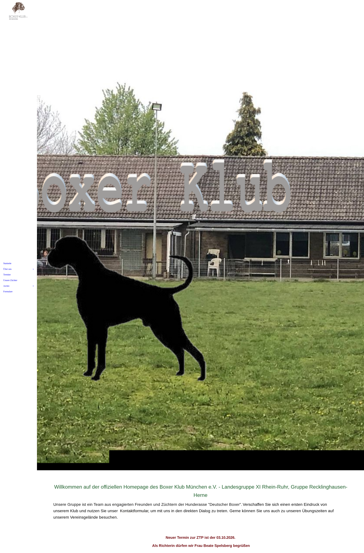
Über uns (7, 269)
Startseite (7, 263)
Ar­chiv (6, 286)
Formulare (8, 291)
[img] (200, 235)
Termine (7, 274)
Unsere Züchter (10, 280)
